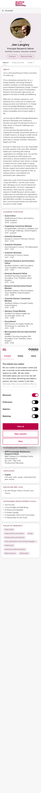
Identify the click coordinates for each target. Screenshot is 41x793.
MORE (30, 62)
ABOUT (6, 62)
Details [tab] (20, 356)
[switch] (35, 402)
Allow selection (20, 434)
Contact (12, 56)
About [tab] (33, 356)
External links (26, 56)
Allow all (20, 426)
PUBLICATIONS (18, 62)
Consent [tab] (7, 356)
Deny (20, 441)
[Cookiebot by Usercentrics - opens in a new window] (28, 349)
